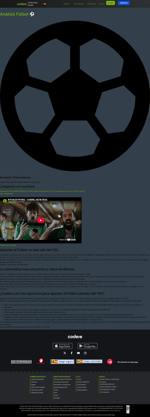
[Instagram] (85, 353)
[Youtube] (78, 353)
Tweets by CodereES (8, 245)
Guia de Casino (91, 4)
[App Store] (62, 346)
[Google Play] (87, 346)
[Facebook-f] (71, 353)
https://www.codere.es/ (113, 410)
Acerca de (102, 4)
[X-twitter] (64, 353)
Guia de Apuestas (79, 4)
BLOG (78, 377)
